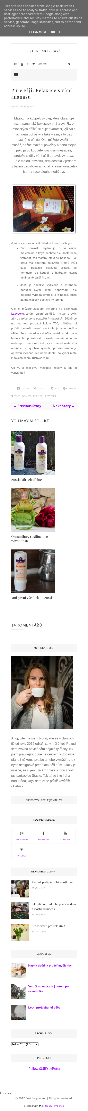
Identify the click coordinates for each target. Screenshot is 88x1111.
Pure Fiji (38, 396)
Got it (55, 32)
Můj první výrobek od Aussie (32, 598)
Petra (17, 106)
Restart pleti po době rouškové (52, 882)
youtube (65, 839)
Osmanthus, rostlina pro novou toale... (29, 538)
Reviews (50, 396)
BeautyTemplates (54, 1105)
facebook (43, 839)
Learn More (38, 32)
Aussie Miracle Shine (26, 480)
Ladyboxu (17, 313)
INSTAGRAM (22, 839)
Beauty (27, 396)
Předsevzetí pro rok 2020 (48, 926)
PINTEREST (22, 856)
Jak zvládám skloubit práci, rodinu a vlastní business (54, 906)
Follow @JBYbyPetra (44, 1068)
